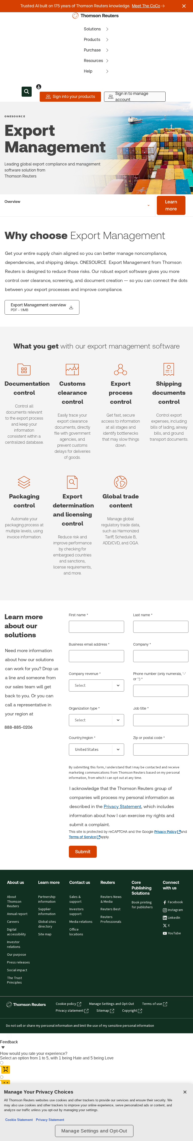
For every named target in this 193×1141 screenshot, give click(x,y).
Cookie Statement (19, 1120)
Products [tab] (92, 39)
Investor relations (13, 944)
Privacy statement (69, 1010)
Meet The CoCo (146, 6)
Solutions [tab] (92, 29)
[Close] (184, 1092)
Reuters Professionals (111, 919)
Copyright (129, 1010)
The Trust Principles (14, 980)
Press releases (18, 962)
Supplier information (47, 911)
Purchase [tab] (92, 50)
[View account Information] (39, 87)
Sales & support (75, 899)
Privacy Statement (122, 806)
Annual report (17, 914)
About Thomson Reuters (14, 902)
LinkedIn (174, 918)
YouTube (174, 933)
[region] (96, 1112)
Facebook (175, 902)
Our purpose (16, 954)
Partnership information (47, 899)
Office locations (76, 932)
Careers (13, 922)
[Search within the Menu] (27, 92)
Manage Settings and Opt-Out (111, 1004)
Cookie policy (66, 1004)
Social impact (17, 970)
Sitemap (102, 1010)
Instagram (175, 910)
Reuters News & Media (111, 899)
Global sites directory (47, 924)
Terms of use (152, 1004)
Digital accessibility (16, 932)
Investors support (76, 911)
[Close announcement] (184, 6)
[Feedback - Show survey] (3, 1047)
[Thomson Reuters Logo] (96, 15)
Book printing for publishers (142, 904)
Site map (45, 934)
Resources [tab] (93, 60)
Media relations (80, 922)
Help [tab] (88, 71)
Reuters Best (110, 909)
